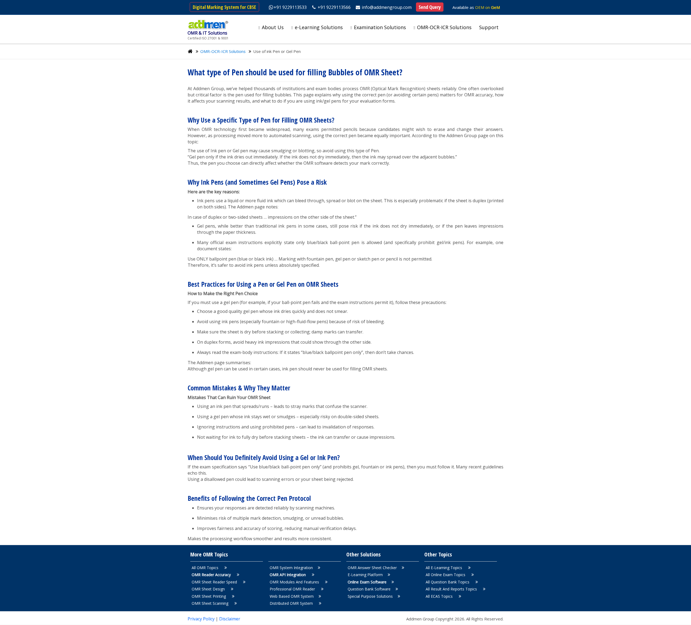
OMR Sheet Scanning (210, 603)
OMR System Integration (291, 567)
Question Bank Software (369, 589)
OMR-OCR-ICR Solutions (223, 51)
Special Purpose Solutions (370, 596)
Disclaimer (229, 619)
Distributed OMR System (292, 603)
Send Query (430, 7)
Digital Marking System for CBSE (224, 7)
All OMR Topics (205, 567)
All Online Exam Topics (446, 574)
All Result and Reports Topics (452, 589)
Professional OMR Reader (293, 589)
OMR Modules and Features (295, 582)
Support (489, 27)
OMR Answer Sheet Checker (372, 567)
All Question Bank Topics (448, 582)
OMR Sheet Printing (209, 596)
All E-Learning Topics (444, 567)
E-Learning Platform (365, 574)
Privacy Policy (202, 619)
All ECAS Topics (440, 596)
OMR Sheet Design (209, 589)
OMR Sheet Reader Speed (215, 582)
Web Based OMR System (292, 596)
